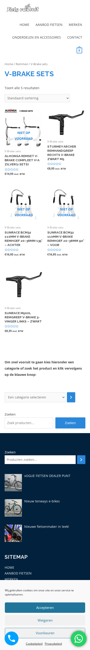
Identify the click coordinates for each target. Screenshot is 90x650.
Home (9, 64)
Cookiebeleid (34, 644)
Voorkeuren (45, 633)
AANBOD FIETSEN (49, 24)
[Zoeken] (81, 459)
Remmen (22, 64)
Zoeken (10, 414)
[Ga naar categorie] (71, 397)
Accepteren (45, 607)
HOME (24, 24)
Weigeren (45, 620)
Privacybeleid (53, 644)
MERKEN (75, 24)
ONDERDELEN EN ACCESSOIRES (36, 37)
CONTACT (74, 37)
